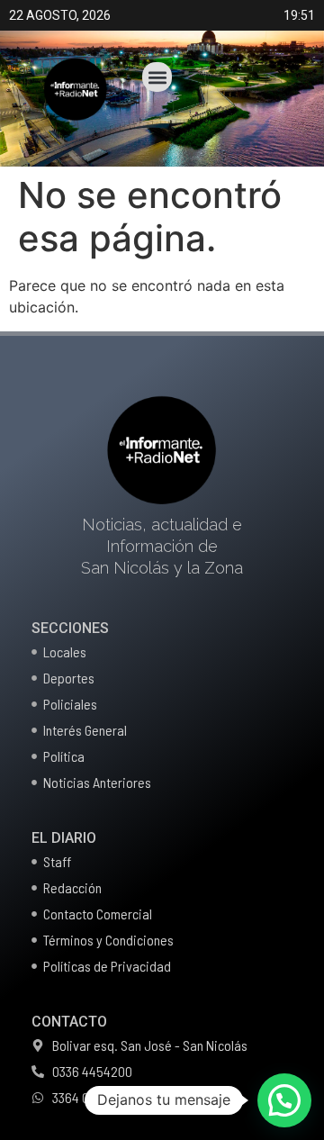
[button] (157, 77)
